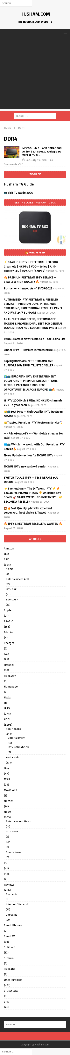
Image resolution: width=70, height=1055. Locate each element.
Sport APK (12, 599)
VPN (6, 1001)
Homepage (11, 686)
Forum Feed (37, 252)
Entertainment (16, 737)
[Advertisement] (35, 74)
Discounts (11, 894)
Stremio (9, 958)
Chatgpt (9, 643)
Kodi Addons (13, 728)
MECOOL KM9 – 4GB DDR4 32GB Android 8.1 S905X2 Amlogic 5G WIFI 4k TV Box (42, 151)
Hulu (7, 697)
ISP (8, 841)
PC (5, 862)
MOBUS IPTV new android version (25, 466)
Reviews (9, 884)
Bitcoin (8, 632)
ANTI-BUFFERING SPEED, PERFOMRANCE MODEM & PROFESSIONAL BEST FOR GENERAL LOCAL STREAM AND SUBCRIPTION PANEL (33, 323)
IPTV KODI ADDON (18, 747)
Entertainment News (18, 821)
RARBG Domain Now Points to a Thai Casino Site (35, 339)
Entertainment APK (17, 579)
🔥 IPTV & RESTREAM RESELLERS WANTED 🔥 (33, 523)
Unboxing (11, 914)
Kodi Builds (12, 757)
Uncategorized (13, 979)
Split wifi (9, 947)
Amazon (9, 548)
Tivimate (9, 968)
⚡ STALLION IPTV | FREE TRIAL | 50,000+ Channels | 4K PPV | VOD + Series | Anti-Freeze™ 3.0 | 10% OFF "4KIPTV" (31, 266)
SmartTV (9, 936)
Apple (7, 610)
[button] (64, 33)
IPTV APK (11, 589)
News (7, 811)
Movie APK (10, 790)
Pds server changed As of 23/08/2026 (28, 288)
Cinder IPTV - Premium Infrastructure (28, 349)
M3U (7, 779)
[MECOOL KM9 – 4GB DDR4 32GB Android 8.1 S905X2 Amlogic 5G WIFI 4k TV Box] (11, 152)
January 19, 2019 (36, 159)
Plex (7, 873)
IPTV (7, 708)
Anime (9, 568)
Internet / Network (17, 904)
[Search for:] (16, 3)
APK (6, 559)
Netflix (8, 801)
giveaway (10, 675)
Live (6, 768)
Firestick (9, 664)
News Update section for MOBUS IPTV (28, 455)
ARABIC (8, 621)
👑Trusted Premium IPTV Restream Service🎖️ (33, 422)
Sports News (13, 852)
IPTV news (12, 831)
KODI (7, 719)
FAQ (6, 653)
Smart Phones (13, 925)
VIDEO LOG (11, 990)
